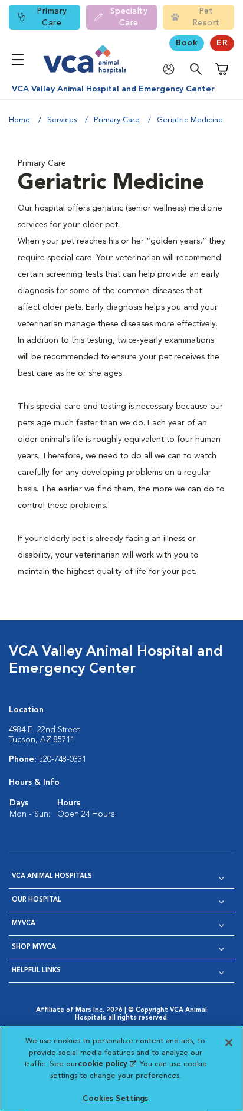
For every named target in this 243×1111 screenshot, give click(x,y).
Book (187, 43)
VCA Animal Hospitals (52, 876)
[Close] (229, 1043)
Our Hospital (36, 900)
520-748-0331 (62, 759)
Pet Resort (206, 17)
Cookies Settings (115, 1099)
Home (19, 120)
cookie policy (107, 1064)
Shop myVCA (34, 947)
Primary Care (52, 17)
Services (62, 120)
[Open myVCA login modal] (171, 69)
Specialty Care (129, 17)
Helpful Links (36, 971)
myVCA (23, 923)
